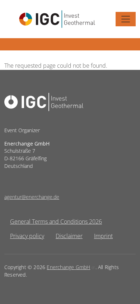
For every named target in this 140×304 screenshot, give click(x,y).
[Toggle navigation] (126, 19)
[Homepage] (43, 91)
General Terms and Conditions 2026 (56, 221)
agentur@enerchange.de (31, 196)
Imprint (103, 236)
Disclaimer (69, 236)
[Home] (57, 19)
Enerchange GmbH (68, 267)
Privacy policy (27, 236)
